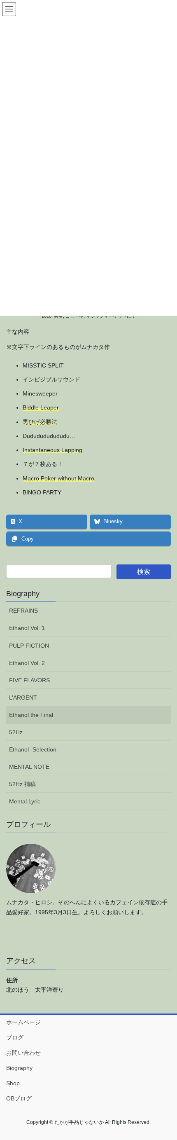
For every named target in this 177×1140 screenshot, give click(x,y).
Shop (13, 1083)
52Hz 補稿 (22, 784)
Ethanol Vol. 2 (27, 663)
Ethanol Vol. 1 (27, 628)
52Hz (16, 732)
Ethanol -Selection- (33, 749)
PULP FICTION (29, 645)
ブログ (14, 1037)
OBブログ (19, 1098)
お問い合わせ (23, 1052)
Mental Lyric (24, 801)
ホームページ (23, 1022)
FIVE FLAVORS (29, 680)
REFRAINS (23, 610)
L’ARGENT (23, 697)
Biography (23, 594)
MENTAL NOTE (29, 766)
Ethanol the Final (31, 715)
